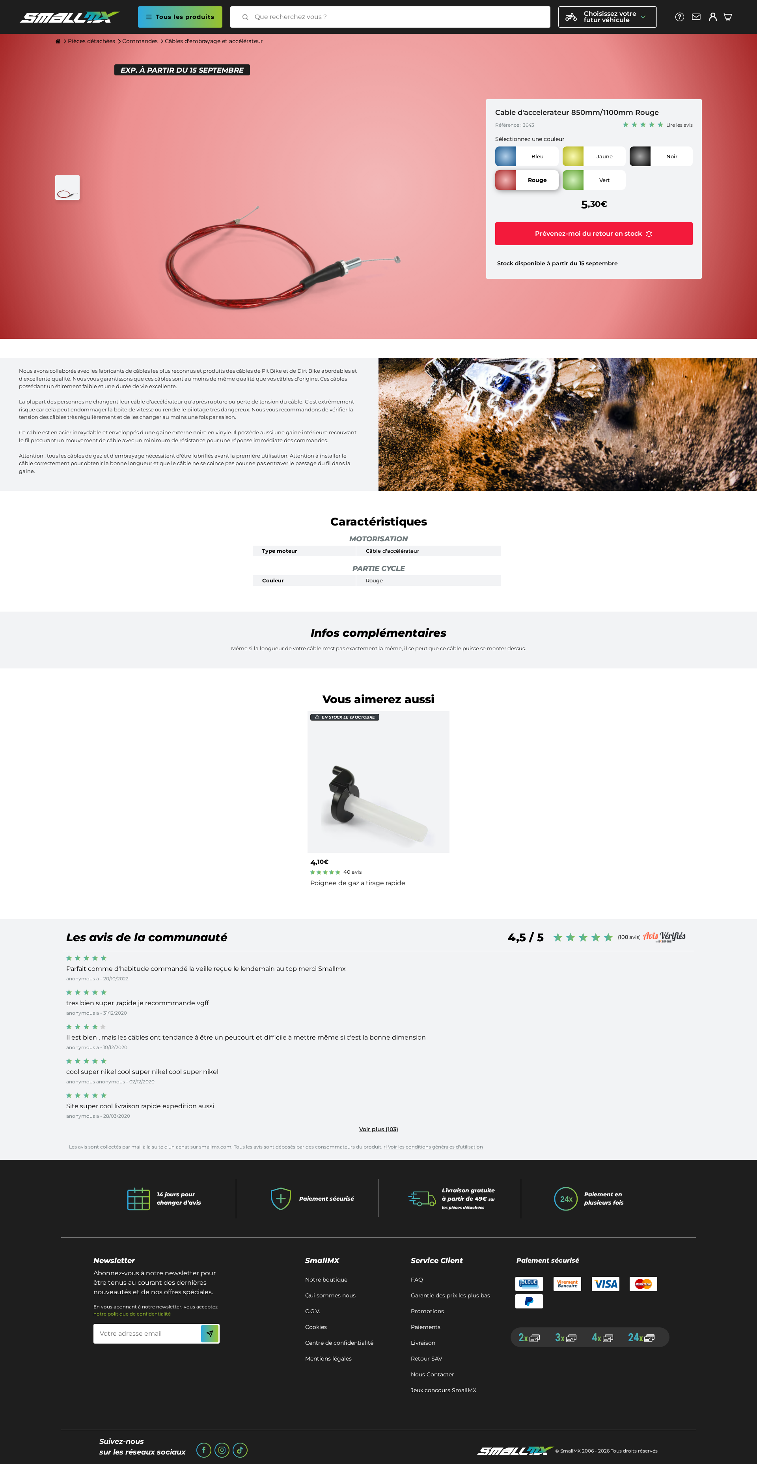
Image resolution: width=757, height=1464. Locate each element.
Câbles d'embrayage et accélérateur (214, 41)
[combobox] (397, 17)
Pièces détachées (91, 41)
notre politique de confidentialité (132, 1314)
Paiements (425, 1327)
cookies (316, 1327)
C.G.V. (312, 1311)
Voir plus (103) (378, 1129)
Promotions (427, 1311)
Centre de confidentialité (339, 1342)
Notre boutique (326, 1279)
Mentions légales (328, 1358)
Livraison (423, 1342)
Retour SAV (426, 1358)
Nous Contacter (432, 1374)
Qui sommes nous (330, 1295)
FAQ (417, 1279)
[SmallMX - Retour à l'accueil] (74, 17)
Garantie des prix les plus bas (450, 1295)
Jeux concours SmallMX (443, 1390)
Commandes (140, 41)
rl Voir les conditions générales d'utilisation (433, 1147)
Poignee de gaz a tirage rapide (357, 883)
